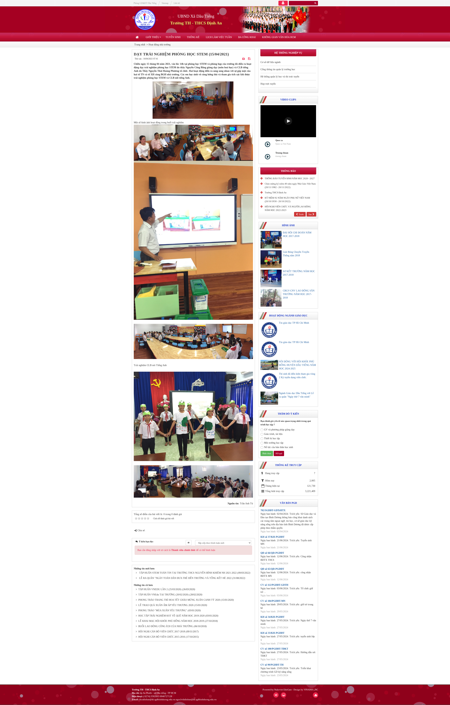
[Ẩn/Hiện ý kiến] (189, 542)
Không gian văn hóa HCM (279, 37)
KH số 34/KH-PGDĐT (272, 617)
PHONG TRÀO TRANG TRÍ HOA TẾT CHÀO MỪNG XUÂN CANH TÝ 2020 (179, 600)
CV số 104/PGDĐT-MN (273, 601)
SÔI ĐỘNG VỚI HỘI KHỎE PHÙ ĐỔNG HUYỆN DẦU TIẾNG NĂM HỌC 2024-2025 (297, 365)
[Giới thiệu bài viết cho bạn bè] (239, 59)
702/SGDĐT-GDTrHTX (273, 510)
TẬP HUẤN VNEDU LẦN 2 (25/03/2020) (159, 589)
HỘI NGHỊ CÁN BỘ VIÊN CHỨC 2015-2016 (161, 637)
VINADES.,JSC (311, 689)
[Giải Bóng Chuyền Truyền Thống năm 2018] (271, 259)
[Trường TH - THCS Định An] (145, 19)
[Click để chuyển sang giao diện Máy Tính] (283, 695)
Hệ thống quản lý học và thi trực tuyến (280, 76)
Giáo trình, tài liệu (273, 434)
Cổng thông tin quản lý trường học (278, 69)
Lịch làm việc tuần (219, 37)
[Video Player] (288, 121)
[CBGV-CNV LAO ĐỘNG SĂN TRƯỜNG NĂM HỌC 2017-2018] (271, 298)
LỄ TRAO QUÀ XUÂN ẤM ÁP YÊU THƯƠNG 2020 (165, 605)
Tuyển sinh (173, 37)
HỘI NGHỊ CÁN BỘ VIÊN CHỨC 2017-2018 (161, 631)
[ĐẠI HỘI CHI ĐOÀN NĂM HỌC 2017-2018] (271, 240)
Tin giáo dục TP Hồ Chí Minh (294, 323)
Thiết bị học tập (272, 438)
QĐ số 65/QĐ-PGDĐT (272, 569)
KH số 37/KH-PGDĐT (272, 537)
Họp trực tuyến (268, 83)
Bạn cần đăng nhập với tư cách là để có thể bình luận (176, 550)
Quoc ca (279, 140)
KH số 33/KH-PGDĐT (272, 633)
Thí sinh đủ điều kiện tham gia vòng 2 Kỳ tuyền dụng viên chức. (297, 376)
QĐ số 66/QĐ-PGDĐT (272, 553)
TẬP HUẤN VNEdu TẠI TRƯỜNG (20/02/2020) (163, 594)
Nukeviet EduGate (283, 689)
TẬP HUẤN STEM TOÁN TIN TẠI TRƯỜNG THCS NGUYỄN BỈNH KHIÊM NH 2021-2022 (188, 572)
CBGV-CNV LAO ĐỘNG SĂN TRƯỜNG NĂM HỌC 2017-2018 (298, 294)
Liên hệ (177, 3)
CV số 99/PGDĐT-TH (272, 664)
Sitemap (165, 3)
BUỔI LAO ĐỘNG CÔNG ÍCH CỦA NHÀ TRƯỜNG (165, 626)
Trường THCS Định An (276, 192)
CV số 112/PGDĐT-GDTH (274, 585)
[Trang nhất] (137, 37)
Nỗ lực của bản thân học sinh (278, 447)
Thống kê (193, 37)
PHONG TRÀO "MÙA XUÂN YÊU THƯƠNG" (162, 610)
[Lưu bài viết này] (249, 59)
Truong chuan (281, 153)
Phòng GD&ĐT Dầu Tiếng (145, 3)
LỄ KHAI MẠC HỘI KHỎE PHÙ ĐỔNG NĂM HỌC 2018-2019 (171, 621)
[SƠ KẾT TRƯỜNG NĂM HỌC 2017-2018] (271, 278)
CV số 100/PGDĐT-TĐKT (274, 648)
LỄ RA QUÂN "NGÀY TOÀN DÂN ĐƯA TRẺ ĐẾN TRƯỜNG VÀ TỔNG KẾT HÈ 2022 (185, 578)
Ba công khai (247, 37)
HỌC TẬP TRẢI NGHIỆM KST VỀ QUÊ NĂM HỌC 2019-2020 (171, 615)
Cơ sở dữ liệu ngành (271, 62)
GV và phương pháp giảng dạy (279, 429)
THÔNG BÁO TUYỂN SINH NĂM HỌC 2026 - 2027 (290, 178)
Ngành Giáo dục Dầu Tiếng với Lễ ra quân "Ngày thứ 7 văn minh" (296, 395)
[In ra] (244, 59)
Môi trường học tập (273, 443)
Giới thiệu (152, 37)
